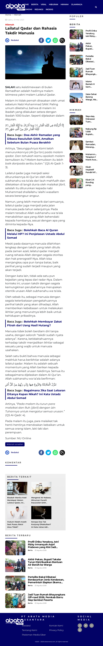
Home (26, 4)
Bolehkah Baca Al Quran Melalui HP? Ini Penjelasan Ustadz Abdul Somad (36, 234)
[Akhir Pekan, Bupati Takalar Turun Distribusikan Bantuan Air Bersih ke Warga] (15, 565)
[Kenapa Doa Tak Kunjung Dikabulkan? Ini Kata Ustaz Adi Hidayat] (41, 512)
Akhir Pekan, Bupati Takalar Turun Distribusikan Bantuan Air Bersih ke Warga (45, 562)
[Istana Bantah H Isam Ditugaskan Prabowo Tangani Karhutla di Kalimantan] (76, 85)
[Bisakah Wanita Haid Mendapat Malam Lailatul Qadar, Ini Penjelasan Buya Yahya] (17, 488)
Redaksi (39, 9)
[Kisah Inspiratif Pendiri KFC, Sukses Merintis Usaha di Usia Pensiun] (76, 170)
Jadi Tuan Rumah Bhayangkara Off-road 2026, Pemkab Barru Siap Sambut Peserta (46, 597)
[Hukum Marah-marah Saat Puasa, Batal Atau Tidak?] (17, 512)
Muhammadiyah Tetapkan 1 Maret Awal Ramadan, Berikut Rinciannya (94, 161)
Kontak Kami (56, 625)
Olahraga (76, 4)
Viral (43, 4)
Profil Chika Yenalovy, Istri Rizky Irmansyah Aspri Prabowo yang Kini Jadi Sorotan (43, 545)
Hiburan (53, 4)
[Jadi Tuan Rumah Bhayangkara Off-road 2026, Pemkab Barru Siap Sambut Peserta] (15, 600)
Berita (34, 4)
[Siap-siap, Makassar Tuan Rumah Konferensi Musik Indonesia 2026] (76, 120)
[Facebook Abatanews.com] (79, 625)
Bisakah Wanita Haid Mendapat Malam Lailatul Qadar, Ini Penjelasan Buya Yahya (16, 503)
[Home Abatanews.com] (15, 7)
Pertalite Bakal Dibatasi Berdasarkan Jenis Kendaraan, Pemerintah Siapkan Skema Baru (46, 581)
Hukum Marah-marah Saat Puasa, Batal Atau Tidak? (17, 524)
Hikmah (65, 4)
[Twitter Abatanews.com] (86, 625)
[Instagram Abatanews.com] (92, 625)
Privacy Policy (56, 630)
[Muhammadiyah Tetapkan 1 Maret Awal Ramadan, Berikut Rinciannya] (76, 158)
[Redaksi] (8, 40)
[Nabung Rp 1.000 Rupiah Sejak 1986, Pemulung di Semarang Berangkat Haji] (76, 132)
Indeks (49, 9)
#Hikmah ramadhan (15, 444)
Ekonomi (27, 9)
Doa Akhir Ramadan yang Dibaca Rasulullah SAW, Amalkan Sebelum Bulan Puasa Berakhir (33, 138)
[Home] (96, 7)
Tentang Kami (29, 630)
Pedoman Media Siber (34, 634)
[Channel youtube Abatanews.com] (80, 630)
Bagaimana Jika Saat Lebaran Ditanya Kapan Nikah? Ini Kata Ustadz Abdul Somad (36, 394)
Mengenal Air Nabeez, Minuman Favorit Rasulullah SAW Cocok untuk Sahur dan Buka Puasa (41, 503)
